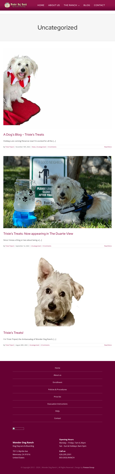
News (34, 147)
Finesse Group (88, 467)
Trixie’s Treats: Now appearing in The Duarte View (38, 233)
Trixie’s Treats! (13, 333)
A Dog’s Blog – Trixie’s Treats (23, 134)
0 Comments (52, 147)
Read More (108, 147)
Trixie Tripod (9, 147)
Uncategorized (41, 147)
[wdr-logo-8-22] (16, 3)
